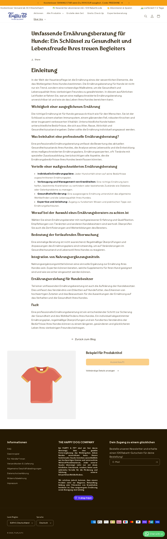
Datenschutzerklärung (18, 473)
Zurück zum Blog (85, 339)
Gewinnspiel (13, 454)
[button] (55, 13)
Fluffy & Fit (18, 533)
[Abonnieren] (156, 462)
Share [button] (37, 59)
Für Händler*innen (16, 459)
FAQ (9, 449)
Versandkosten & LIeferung (20, 463)
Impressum (12, 483)
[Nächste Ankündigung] (129, 3)
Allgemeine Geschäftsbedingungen (24, 468)
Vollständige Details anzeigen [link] (101, 370)
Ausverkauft (117, 362)
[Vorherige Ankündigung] (38, 3)
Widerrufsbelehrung (17, 478)
